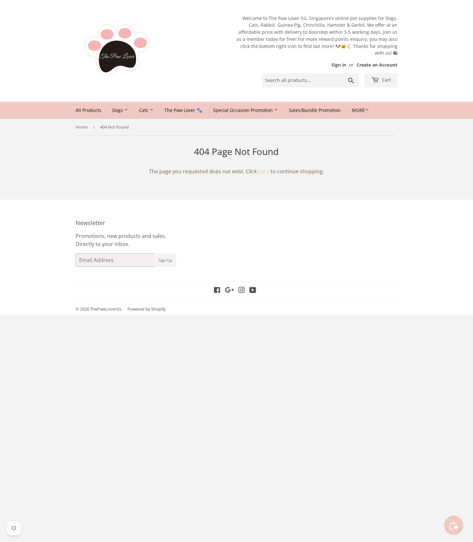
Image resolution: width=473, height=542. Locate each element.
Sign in (338, 65)
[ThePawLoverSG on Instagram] (241, 290)
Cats (144, 110)
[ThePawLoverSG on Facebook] (217, 290)
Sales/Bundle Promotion (315, 110)
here (263, 171)
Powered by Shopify (146, 309)
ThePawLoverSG (105, 309)
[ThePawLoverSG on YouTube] (252, 290)
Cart (386, 80)
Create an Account (377, 65)
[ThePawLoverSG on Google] (229, 290)
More (358, 110)
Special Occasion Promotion (243, 110)
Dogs (118, 110)
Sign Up (165, 260)
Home (82, 127)
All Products (88, 110)
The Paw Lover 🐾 (183, 110)
